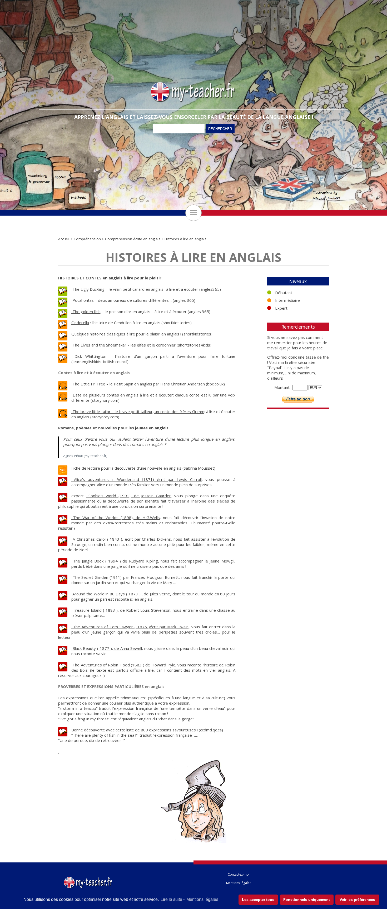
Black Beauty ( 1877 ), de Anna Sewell (107, 648)
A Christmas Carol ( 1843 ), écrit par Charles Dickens (122, 539)
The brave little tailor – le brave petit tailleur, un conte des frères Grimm (138, 411)
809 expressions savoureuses (168, 729)
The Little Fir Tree (88, 383)
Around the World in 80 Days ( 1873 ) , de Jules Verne (121, 593)
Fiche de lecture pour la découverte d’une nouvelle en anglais (126, 468)
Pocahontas (82, 300)
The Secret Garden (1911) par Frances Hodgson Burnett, (126, 577)
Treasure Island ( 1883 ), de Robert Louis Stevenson (122, 610)
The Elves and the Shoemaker (99, 345)
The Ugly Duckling (88, 289)
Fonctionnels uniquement (306, 899)
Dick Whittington (90, 356)
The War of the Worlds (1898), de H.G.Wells (116, 517)
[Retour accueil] (88, 878)
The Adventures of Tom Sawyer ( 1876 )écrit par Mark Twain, (131, 626)
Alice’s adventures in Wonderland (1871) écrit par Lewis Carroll (138, 479)
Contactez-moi (239, 874)
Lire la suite (171, 899)
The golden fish (86, 311)
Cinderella (80, 322)
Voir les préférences (357, 899)
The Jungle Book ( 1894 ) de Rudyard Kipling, (116, 561)
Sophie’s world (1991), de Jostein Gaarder (128, 495)
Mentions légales (202, 899)
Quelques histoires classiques (98, 334)
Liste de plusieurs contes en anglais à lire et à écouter (123, 395)
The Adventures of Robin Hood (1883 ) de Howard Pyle (123, 664)
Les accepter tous (258, 899)
